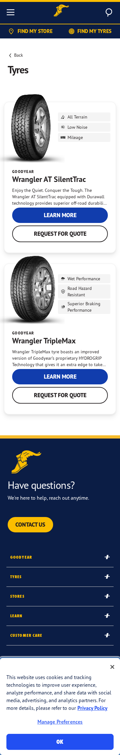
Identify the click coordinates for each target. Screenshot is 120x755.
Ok (59, 741)
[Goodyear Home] (61, 11)
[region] (60, 706)
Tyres (16, 576)
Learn (16, 616)
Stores (17, 596)
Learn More (60, 215)
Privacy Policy (92, 708)
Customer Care (26, 635)
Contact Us (30, 524)
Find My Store (35, 31)
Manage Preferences (60, 721)
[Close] (112, 667)
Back (18, 55)
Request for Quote (60, 233)
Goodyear (21, 557)
